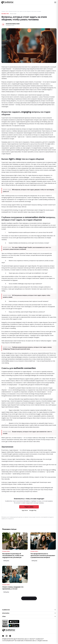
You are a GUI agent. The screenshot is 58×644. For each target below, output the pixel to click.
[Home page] (7, 2)
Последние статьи (29, 598)
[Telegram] (10, 636)
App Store (25, 510)
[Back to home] (8, 630)
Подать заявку (29, 507)
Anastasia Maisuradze (13, 24)
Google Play (32, 510)
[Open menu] (55, 2)
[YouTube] (3, 636)
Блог (7, 11)
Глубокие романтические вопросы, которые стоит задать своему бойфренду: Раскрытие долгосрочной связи (27, 348)
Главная (3, 11)
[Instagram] (6, 636)
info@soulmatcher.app (9, 639)
